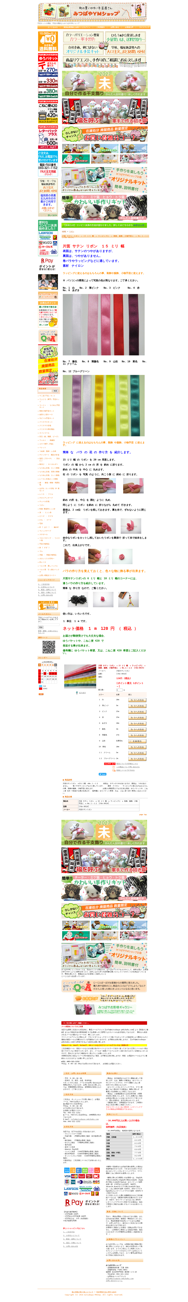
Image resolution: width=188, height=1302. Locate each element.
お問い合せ (115, 27)
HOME (64, 231)
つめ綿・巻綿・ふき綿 (47, 451)
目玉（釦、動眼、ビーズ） (49, 436)
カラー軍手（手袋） (46, 444)
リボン (41, 505)
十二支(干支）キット (47, 396)
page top (143, 814)
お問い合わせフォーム (114, 1281)
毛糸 (41, 523)
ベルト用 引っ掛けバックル (49, 571)
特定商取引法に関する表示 (106, 1292)
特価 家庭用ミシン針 (47, 509)
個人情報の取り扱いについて (82, 1292)
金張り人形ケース (46, 414)
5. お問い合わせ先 (45, 595)
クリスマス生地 (45, 425)
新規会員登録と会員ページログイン (77, 27)
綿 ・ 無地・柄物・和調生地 (49, 484)
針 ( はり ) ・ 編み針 (49, 527)
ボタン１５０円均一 (46, 559)
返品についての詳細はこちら (127, 764)
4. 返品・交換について (47, 592)
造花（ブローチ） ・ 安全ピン (49, 460)
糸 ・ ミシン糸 (45, 512)
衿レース (42, 562)
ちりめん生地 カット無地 (49, 475)
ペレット (42, 447)
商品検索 (42, 389)
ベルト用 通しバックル (48, 566)
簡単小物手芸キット (46, 411)
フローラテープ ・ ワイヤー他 (49, 539)
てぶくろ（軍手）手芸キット (49, 400)
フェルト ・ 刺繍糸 (47, 440)
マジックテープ (45, 531)
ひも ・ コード (45, 520)
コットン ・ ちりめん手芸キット (49, 406)
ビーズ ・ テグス (46, 516)
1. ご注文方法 (43, 584)
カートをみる (53, 27)
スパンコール (44, 433)
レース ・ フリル (46, 494)
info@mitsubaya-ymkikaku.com (85, 1119)
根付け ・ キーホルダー (48, 464)
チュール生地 (44, 501)
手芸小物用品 (44, 544)
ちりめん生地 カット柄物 (49, 468)
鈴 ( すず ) (44, 548)
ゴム (41, 551)
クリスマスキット (46, 422)
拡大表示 (82, 693)
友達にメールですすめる (125, 770)
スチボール (43, 534)
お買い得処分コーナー (47, 575)
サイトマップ (144, 27)
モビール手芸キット (46, 418)
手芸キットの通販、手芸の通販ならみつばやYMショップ (58, 23)
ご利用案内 (100, 27)
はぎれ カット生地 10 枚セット (49, 489)
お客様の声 (129, 27)
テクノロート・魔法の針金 (49, 455)
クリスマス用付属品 (46, 429)
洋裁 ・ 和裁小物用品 (47, 555)
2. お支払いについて (46, 587)
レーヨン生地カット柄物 (48, 479)
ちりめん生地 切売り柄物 (49, 472)
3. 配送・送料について (47, 590)
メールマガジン (44, 614)
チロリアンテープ (46, 498)
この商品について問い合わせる (128, 767)
